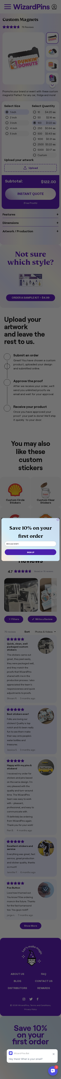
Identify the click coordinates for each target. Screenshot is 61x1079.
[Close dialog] (58, 520)
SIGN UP (30, 552)
